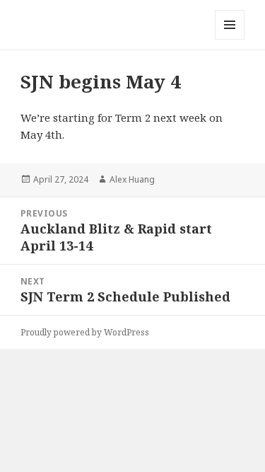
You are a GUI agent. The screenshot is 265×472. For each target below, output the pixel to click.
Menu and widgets (230, 39)
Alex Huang (132, 179)
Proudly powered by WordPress (84, 332)
